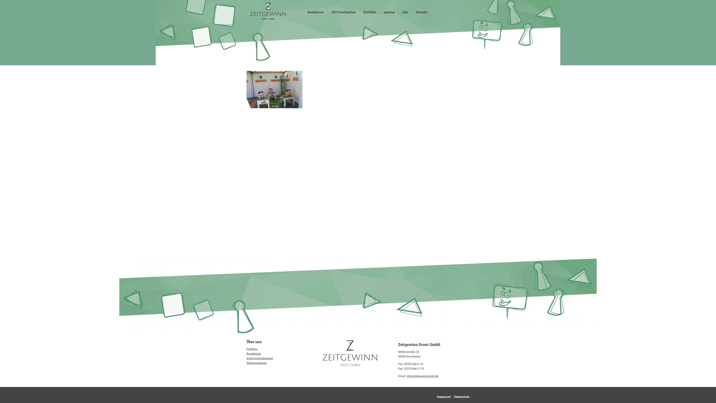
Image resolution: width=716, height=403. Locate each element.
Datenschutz (462, 397)
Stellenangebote (256, 363)
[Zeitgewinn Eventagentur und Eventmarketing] (268, 11)
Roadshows (253, 353)
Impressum (444, 397)
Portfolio (251, 349)
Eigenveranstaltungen (259, 358)
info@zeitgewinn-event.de (422, 376)
